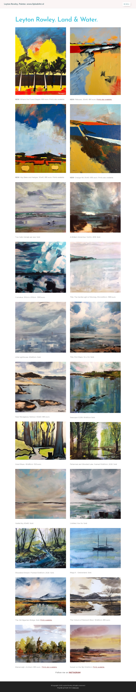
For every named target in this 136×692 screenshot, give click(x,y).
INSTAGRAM (75, 672)
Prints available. (46, 620)
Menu (127, 4)
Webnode (75, 688)
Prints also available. (104, 99)
